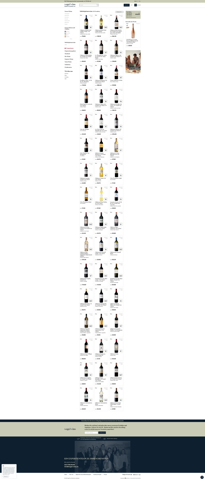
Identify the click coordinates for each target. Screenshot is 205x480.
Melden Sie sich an (116, 41)
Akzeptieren (6, 476)
